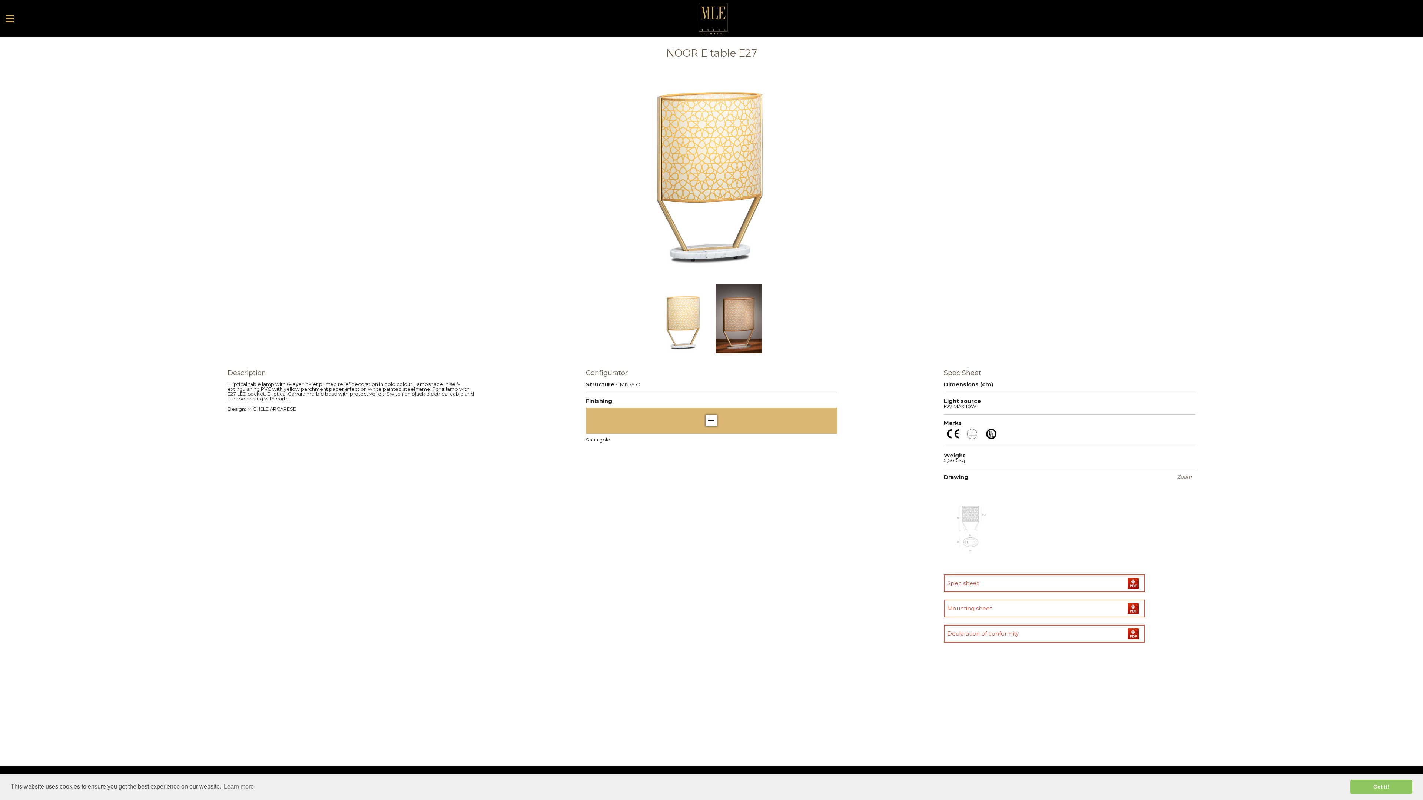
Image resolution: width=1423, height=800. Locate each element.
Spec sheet (963, 583)
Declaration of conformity (983, 633)
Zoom (1184, 476)
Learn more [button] (239, 786)
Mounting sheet (969, 608)
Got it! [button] (1381, 787)
